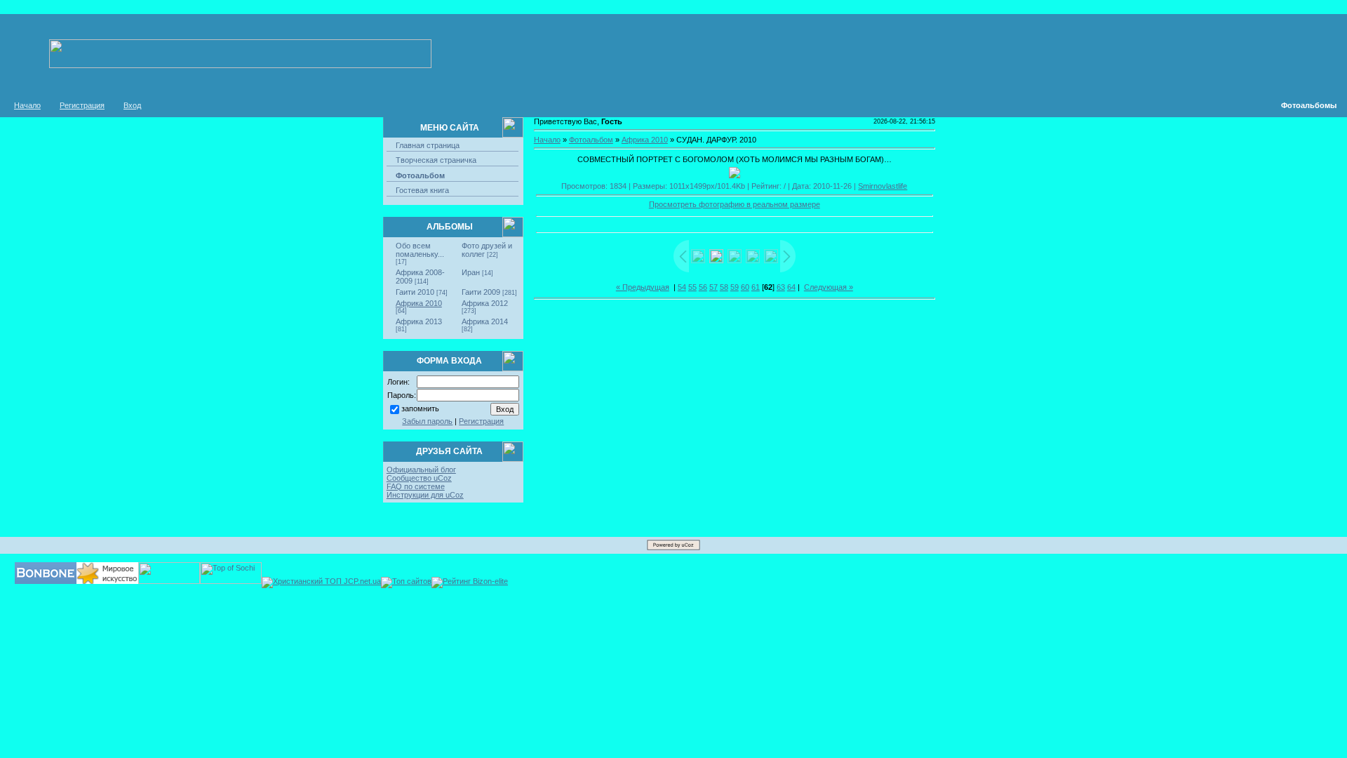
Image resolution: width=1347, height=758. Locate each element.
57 (713, 287)
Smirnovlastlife (882, 186)
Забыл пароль (427, 421)
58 (724, 287)
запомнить (420, 408)
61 (755, 287)
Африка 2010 (419, 303)
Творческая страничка (436, 160)
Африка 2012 (485, 303)
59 (734, 287)
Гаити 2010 (415, 292)
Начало (27, 105)
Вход (132, 105)
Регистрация (82, 105)
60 (745, 287)
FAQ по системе (416, 486)
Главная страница (428, 145)
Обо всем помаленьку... (420, 249)
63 (781, 287)
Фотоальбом (420, 175)
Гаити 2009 (481, 292)
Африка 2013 (419, 321)
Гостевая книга (422, 190)
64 (791, 287)
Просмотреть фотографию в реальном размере (734, 204)
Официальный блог (421, 469)
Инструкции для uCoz (425, 495)
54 (682, 287)
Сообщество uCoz (419, 478)
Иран (471, 272)
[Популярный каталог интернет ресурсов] (45, 581)
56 (703, 287)
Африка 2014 (485, 321)
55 (692, 287)
